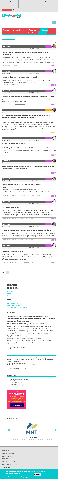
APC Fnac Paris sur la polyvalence (17, 335)
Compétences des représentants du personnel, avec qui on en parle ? (28, 316)
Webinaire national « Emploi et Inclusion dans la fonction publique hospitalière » (33, 358)
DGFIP (24, 101)
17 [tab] (47, 439)
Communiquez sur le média (17, 386)
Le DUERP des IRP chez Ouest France (18, 321)
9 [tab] (29, 439)
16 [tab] (45, 439)
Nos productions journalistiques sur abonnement (22, 381)
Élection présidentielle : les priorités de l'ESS (23, 365)
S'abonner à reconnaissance (2, 277)
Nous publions (10, 6)
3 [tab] (15, 439)
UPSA (9, 295)
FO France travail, (12, 292)
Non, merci (37, 474)
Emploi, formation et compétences (10, 65)
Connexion (16, 10)
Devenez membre (43, 31)
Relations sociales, (12, 303)
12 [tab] (36, 439)
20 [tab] (54, 439)
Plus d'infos (25, 477)
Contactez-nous (27, 6)
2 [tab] (13, 439)
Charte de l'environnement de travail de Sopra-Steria (22, 325)
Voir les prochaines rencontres (18, 368)
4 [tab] (18, 439)
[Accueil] (11, 16)
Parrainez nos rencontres (16, 382)
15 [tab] (43, 439)
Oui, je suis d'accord (39, 471)
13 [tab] (38, 439)
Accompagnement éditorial (17, 384)
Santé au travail (6, 104)
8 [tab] (27, 439)
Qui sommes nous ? (27, 2)
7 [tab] (24, 439)
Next (54, 430)
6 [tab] (22, 439)
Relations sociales (29, 262)
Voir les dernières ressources (17, 347)
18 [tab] (49, 439)
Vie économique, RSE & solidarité (10, 132)
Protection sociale (6, 458)
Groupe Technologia (20, 104)
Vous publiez (44, 2)
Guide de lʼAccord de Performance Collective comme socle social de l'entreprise (29, 333)
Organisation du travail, (14, 305)
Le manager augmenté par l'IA (20, 363)
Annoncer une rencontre (16, 370)
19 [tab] (52, 439)
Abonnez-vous (7, 10)
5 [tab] (20, 439)
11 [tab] (33, 439)
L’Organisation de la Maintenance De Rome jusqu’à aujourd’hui (26, 323)
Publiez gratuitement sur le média (19, 379)
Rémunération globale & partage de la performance (13, 461)
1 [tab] (11, 439)
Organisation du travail (7, 456)
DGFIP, (9, 294)
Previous (8, 430)
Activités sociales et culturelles (9, 453)
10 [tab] (31, 439)
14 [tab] (40, 439)
